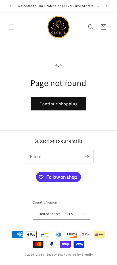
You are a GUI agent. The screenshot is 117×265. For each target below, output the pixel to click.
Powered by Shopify (78, 254)
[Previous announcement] (10, 6)
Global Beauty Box (49, 254)
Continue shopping (58, 103)
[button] (11, 27)
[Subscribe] (87, 156)
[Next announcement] (106, 6)
